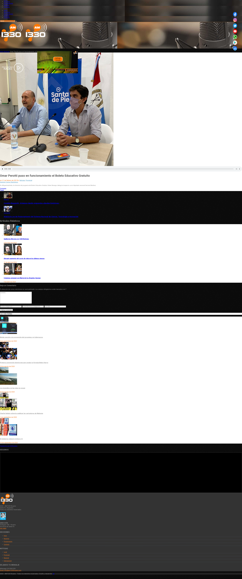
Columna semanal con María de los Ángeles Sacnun (22, 278)
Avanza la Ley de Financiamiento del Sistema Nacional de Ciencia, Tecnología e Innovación (41, 217)
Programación (8, 3)
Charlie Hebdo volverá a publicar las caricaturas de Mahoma (21, 413)
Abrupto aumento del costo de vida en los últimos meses (24, 258)
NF (54, 574)
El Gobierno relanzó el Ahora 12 (11, 439)
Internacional (8, 561)
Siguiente (7, 213)
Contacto (7, 7)
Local (5, 552)
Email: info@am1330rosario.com (10, 570)
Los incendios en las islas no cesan (12, 388)
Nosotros (7, 2)
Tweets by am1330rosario (8, 446)
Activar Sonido (58, 59)
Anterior (6, 199)
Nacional (6, 558)
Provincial (29, 180)
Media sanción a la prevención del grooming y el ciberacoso (21, 337)
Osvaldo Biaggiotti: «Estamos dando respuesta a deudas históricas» (31, 203)
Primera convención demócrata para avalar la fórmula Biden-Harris (24, 363)
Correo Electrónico (12, 182)
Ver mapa (3, 528)
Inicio (5, 10)
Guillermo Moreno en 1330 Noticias (16, 239)
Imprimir (2, 182)
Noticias (6, 5)
